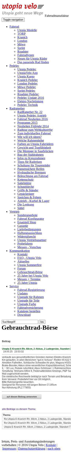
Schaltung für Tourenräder (33, 165)
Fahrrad (14, 26)
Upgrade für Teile (28, 300)
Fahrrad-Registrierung (31, 290)
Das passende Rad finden (33, 62)
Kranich (22, 37)
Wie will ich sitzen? (29, 137)
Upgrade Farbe (26, 304)
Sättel (20, 208)
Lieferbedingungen (29, 229)
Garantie (22, 225)
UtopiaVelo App (27, 73)
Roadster (22, 51)
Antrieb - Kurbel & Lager (33, 201)
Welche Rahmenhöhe (30, 140)
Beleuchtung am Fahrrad (32, 176)
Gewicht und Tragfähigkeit (34, 147)
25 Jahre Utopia (27, 282)
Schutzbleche (25, 186)
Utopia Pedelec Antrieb (31, 115)
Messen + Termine (28, 279)
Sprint (21, 48)
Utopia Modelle (27, 30)
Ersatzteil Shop (26, 222)
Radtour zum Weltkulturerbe (35, 129)
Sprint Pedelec (26, 90)
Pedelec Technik (27, 105)
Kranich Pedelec (27, 80)
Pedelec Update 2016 (30, 97)
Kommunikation (19, 250)
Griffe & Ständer (27, 190)
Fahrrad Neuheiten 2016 (32, 119)
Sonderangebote (27, 215)
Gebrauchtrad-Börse (30, 272)
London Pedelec (27, 83)
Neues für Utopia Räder (32, 58)
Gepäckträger (25, 193)
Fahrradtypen (25, 55)
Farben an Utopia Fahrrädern (35, 144)
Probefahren (25, 243)
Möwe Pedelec (26, 87)
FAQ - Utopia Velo (29, 257)
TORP (21, 33)
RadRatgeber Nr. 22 (29, 112)
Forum (21, 268)
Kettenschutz (25, 179)
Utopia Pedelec (26, 69)
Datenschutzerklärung (31, 448)
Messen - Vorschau (29, 247)
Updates (22, 293)
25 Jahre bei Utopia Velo (32, 275)
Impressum (9, 448)
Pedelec (14, 65)
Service (14, 286)
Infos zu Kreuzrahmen (31, 158)
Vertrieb (14, 211)
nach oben (54, 448)
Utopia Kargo (26, 76)
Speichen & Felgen (29, 197)
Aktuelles (23, 261)
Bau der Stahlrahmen (30, 154)
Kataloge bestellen (28, 311)
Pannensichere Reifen (30, 169)
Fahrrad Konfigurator (30, 218)
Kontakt (22, 254)
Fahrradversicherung (30, 307)
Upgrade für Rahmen (30, 297)
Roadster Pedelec (28, 94)
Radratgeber (17, 108)
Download (24, 314)
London (22, 40)
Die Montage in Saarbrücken (35, 151)
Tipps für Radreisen (29, 161)
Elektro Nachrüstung (30, 101)
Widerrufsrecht (26, 236)
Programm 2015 (27, 122)
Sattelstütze (24, 183)
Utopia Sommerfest (29, 265)
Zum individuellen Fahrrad (34, 133)
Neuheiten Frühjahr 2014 (33, 126)
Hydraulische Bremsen (31, 172)
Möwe (21, 44)
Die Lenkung (25, 204)
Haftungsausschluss (29, 233)
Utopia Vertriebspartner (31, 240)
